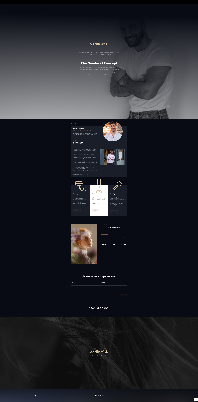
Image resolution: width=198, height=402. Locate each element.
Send (123, 295)
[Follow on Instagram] (164, 396)
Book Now (77, 210)
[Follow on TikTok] (166, 396)
